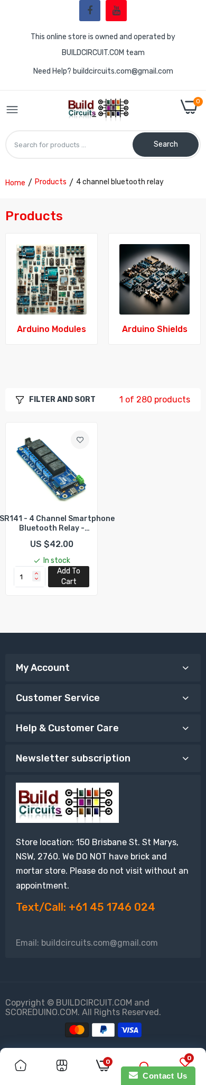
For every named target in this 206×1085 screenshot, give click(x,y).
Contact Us (163, 1075)
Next (187, 297)
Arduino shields (155, 329)
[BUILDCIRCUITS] (100, 110)
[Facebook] (89, 10)
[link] (51, 279)
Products (51, 181)
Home (15, 182)
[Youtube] (116, 10)
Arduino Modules (51, 329)
